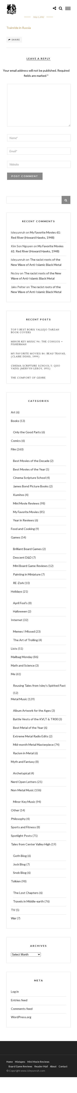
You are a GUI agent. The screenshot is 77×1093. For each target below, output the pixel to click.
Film (13, 449)
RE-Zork (18, 583)
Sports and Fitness (23, 827)
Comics (16, 440)
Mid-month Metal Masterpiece (33, 744)
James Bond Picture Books (31, 486)
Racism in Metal (23, 753)
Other (15, 810)
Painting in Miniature (27, 574)
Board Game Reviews (20, 1066)
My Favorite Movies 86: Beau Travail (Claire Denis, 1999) (38, 355)
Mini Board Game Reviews (30, 566)
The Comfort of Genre (28, 377)
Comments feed (22, 1008)
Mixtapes (20, 1061)
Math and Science (23, 665)
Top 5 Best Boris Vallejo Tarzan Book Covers (35, 331)
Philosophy (18, 819)
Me (13, 674)
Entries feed (19, 1000)
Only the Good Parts (27, 432)
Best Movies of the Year (29, 469)
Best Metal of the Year (28, 727)
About (53, 1066)
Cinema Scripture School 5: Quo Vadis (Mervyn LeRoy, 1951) (35, 367)
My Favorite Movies (26, 512)
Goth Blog (20, 856)
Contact (63, 1066)
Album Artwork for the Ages (32, 710)
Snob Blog (20, 872)
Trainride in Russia (18, 28)
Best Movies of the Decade (31, 461)
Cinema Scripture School (29, 477)
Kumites (18, 495)
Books (15, 421)
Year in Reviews (23, 520)
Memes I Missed (24, 631)
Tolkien (16, 881)
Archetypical (21, 773)
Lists (14, 648)
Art (13, 412)
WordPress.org (21, 1017)
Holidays (16, 591)
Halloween (20, 611)
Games (15, 537)
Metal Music (19, 699)
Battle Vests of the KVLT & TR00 (35, 719)
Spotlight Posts (21, 835)
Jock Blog (19, 864)
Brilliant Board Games (27, 549)
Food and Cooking (23, 529)
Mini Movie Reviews (26, 503)
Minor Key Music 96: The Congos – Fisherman (37, 343)
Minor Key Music (24, 801)
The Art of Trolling (25, 640)
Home (9, 1061)
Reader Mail (41, 1066)
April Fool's (20, 603)
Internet (16, 620)
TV (13, 910)
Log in (15, 991)
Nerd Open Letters (24, 782)
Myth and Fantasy (23, 761)
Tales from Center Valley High (30, 844)
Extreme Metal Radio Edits (30, 736)
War (13, 918)
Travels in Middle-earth (28, 901)
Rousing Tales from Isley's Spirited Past (39, 685)
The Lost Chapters (25, 893)
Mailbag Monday (22, 657)
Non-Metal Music (22, 790)
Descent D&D (22, 557)
